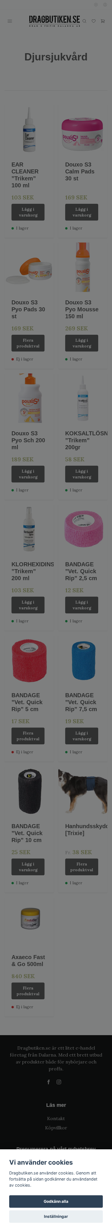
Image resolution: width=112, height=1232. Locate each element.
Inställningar (56, 1216)
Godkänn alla (56, 1201)
